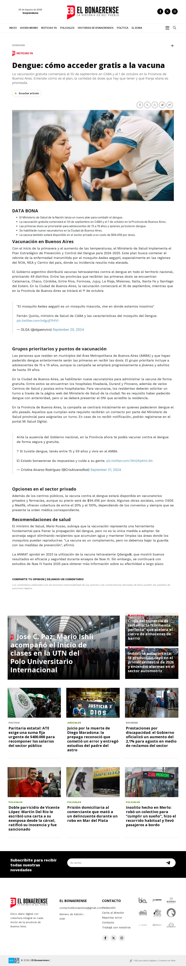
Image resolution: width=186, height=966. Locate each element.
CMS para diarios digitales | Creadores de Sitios (155, 960)
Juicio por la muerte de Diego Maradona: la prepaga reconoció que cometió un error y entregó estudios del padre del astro (92, 739)
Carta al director (113, 912)
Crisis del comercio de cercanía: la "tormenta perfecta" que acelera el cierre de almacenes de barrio (150, 629)
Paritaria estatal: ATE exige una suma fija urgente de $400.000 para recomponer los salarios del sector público (32, 737)
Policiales (67, 27)
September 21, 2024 (105, 470)
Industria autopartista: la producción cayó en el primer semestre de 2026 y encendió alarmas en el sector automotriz (151, 662)
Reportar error (112, 917)
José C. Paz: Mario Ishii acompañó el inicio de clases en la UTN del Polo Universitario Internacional (51, 653)
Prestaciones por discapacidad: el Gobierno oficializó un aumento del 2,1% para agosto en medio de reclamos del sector (151, 737)
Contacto (108, 922)
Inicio (13, 27)
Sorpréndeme (30, 12)
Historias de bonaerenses (96, 27)
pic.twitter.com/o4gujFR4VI (38, 320)
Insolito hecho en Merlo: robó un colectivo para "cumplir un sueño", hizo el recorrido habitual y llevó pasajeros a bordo (151, 816)
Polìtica (122, 27)
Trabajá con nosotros (116, 927)
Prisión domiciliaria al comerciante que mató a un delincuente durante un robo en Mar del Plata (92, 814)
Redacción (109, 907)
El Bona (137, 27)
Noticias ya (49, 27)
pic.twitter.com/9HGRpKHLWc (129, 461)
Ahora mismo (29, 27)
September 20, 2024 (68, 329)
